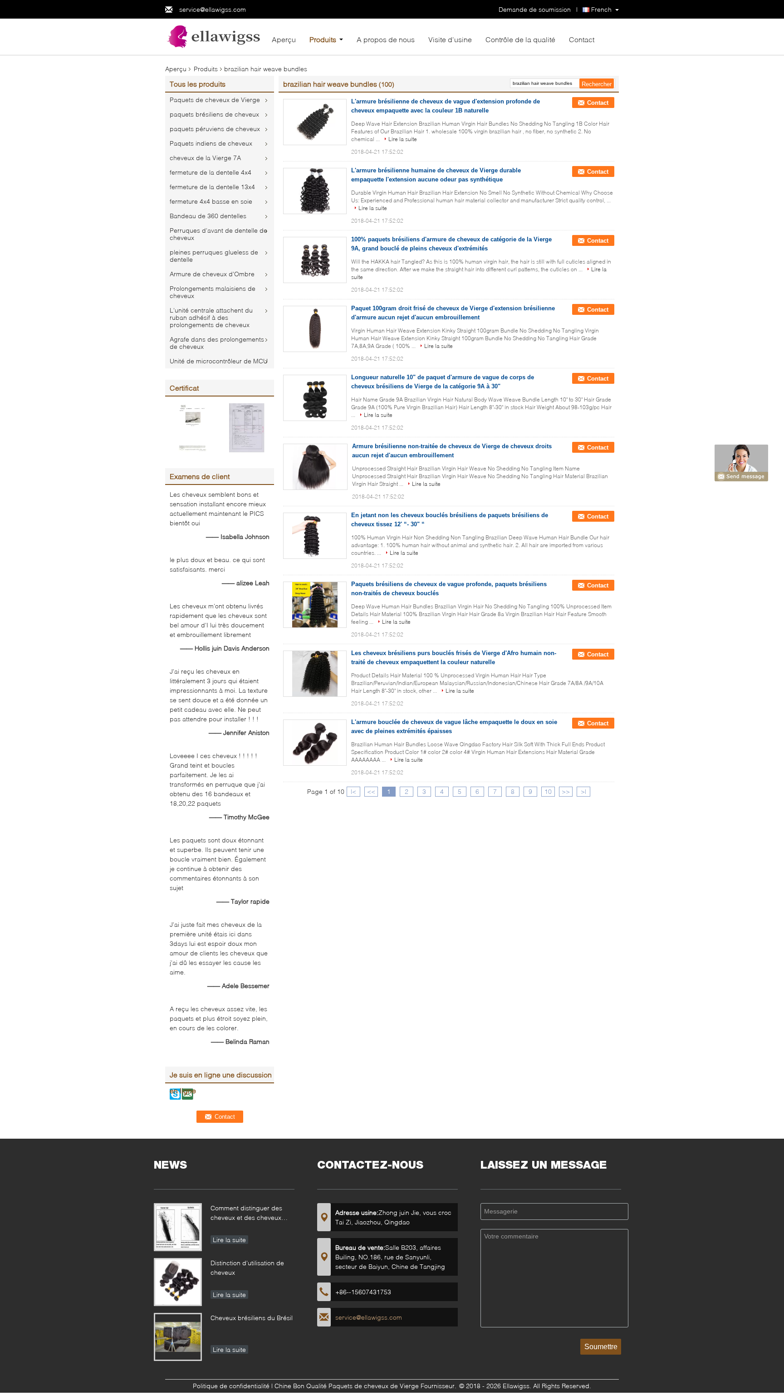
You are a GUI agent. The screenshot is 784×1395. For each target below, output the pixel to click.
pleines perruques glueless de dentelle (214, 255)
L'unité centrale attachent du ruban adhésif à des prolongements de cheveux (211, 317)
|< (353, 791)
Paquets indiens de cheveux (211, 143)
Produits (322, 39)
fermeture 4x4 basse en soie (211, 201)
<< (371, 791)
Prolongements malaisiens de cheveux (212, 291)
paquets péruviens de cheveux (215, 128)
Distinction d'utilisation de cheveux (247, 1267)
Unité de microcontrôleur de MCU (219, 361)
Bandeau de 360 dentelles (208, 216)
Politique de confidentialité (231, 1386)
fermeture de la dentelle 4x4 (210, 172)
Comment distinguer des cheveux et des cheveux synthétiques (246, 1214)
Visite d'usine (450, 39)
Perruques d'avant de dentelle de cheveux (218, 233)
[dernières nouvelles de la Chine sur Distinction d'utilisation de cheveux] (178, 1282)
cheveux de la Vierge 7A (205, 158)
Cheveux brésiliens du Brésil (252, 1318)
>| (583, 791)
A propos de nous (386, 39)
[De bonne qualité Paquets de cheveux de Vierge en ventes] (192, 427)
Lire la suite (402, 139)
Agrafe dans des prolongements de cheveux (217, 342)
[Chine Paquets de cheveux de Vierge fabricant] (215, 36)
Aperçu (284, 39)
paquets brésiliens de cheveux (214, 114)
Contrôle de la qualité (520, 39)
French (601, 9)
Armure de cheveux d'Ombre (212, 274)
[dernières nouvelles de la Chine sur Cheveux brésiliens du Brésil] (178, 1337)
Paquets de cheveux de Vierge (215, 99)
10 (548, 791)
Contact (581, 39)
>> (566, 791)
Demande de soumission (535, 9)
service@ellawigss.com (212, 9)
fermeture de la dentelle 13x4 (212, 187)
